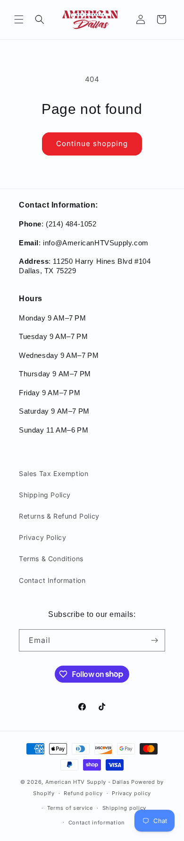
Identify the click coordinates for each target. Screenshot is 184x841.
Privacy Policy (42, 537)
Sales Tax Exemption (53, 473)
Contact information (96, 822)
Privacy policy (131, 793)
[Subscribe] (154, 640)
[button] (18, 19)
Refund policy (83, 793)
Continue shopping (92, 143)
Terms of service (70, 808)
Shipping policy (124, 808)
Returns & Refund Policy (59, 516)
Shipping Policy (45, 495)
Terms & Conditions (51, 559)
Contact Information (52, 580)
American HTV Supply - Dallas (87, 782)
